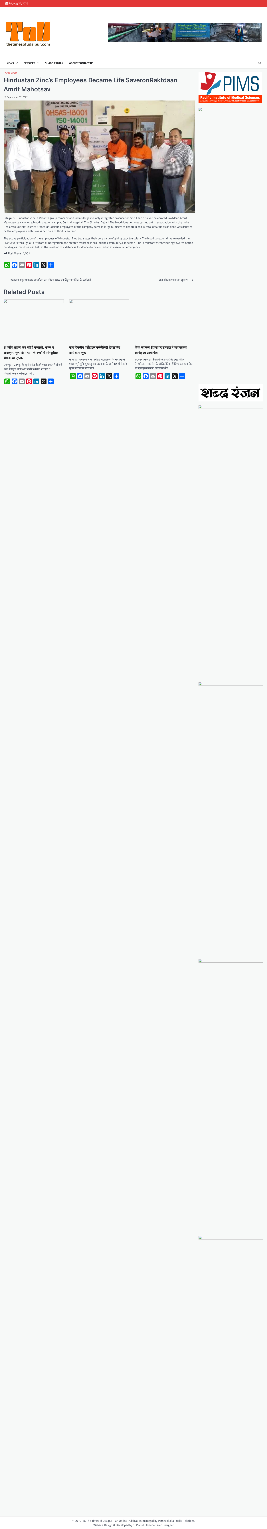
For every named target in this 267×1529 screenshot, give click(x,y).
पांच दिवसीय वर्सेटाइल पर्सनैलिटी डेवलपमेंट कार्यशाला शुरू (94, 350)
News (10, 63)
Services (29, 63)
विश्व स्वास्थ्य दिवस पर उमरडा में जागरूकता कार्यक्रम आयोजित (161, 350)
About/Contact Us (81, 63)
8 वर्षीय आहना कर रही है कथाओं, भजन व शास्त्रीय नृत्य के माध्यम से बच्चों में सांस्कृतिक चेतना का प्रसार (31, 352)
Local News (10, 73)
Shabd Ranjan (54, 63)
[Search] (259, 63)
